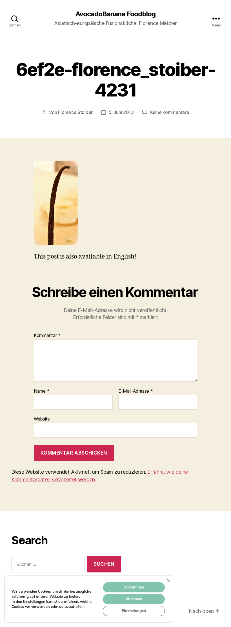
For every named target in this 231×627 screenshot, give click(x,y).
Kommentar (47, 335)
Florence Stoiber (75, 112)
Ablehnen (133, 599)
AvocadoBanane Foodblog (115, 14)
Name (41, 391)
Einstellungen (34, 601)
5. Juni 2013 (121, 112)
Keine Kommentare (169, 112)
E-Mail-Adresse (135, 391)
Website (42, 419)
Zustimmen (134, 587)
